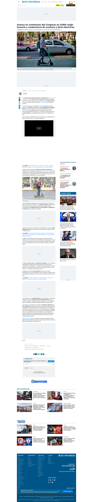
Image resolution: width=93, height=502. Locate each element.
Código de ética (38, 496)
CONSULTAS (60, 1)
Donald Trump (20, 468)
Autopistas (30, 463)
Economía (20, 476)
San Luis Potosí (51, 463)
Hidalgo (49, 460)
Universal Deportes (21, 477)
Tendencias (20, 482)
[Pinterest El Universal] (50, 482)
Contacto (51, 497)
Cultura (19, 480)
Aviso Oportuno (41, 459)
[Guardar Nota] (19, 108)
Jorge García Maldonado (65, 173)
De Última (30, 460)
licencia (48, 345)
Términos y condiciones (44, 497)
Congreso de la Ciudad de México (31, 345)
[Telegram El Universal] (48, 480)
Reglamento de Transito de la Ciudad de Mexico (34, 349)
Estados (19, 471)
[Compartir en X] (19, 100)
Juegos (39, 471)
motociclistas (35, 347)
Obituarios (40, 462)
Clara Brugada (42, 345)
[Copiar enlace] (19, 106)
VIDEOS (45, 1)
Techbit (19, 486)
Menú (19, 487)
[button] (70, 5)
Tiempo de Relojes (31, 464)
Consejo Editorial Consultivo (29, 496)
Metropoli (19, 469)
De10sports (40, 467)
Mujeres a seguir (21, 459)
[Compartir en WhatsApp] (19, 102)
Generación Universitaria (40, 464)
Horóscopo (40, 473)
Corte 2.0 (19, 458)
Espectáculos (20, 478)
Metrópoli (24, 90)
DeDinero (39, 468)
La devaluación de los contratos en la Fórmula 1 (65, 176)
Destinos (29, 462)
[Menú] (19, 2)
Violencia (43, 496)
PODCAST (49, 1)
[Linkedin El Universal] (52, 482)
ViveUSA (39, 469)
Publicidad (48, 496)
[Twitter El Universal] (52, 480)
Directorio (21, 496)
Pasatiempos (40, 472)
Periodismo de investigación (20, 461)
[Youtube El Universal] (54, 480)
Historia (60, 496)
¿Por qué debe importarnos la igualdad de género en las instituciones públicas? (65, 185)
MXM (42, 1)
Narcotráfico (20, 472)
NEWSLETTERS (54, 1)
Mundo (19, 467)
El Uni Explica (20, 463)
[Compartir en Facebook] (19, 98)
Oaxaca (49, 458)
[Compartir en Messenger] (19, 104)
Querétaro (50, 462)
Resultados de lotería (40, 476)
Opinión (62, 164)
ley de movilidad (28, 347)
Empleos (39, 460)
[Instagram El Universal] (48, 482)
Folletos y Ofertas (41, 458)
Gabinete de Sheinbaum (20, 465)
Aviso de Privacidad (54, 496)
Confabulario (20, 481)
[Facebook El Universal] (50, 480)
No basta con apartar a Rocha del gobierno (65, 169)
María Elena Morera (64, 166)
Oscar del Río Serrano (65, 180)
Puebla (49, 459)
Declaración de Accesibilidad (68, 496)
